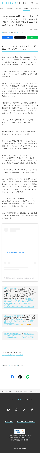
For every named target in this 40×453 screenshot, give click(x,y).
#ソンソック (19, 303)
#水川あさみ (29, 334)
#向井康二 (29, 300)
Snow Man (13, 32)
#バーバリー (9, 300)
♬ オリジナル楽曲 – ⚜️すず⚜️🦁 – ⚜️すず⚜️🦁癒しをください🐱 (20, 324)
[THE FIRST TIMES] (14, 3)
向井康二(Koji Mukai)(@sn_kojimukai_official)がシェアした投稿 (20, 278)
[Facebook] (7, 37)
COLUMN (10, 8)
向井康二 (5, 32)
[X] (20, 37)
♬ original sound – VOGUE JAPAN (19, 337)
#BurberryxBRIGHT (12, 302)
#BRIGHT (25, 302)
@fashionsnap (10, 288)
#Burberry (30, 298)
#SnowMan (19, 300)
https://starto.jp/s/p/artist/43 (12, 355)
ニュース (20, 32)
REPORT (19, 8)
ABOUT (8, 421)
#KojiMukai (9, 321)
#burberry (18, 319)
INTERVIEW (35, 8)
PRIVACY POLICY (26, 421)
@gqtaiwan (9, 316)
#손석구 (27, 303)
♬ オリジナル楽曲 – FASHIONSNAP (19, 307)
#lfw (12, 319)
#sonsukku (8, 303)
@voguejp (8, 334)
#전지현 (7, 305)
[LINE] (32, 37)
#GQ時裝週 (18, 316)
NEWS (26, 8)
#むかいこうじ (20, 321)
